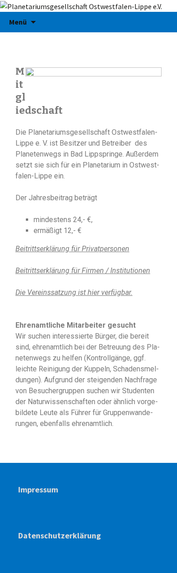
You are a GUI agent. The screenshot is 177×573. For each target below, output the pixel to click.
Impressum (38, 489)
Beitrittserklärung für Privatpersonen (72, 248)
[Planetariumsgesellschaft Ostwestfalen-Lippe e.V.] (88, 6)
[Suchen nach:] (160, 22)
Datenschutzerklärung (59, 535)
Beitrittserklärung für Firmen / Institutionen (82, 270)
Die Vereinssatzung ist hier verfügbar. (74, 292)
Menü (18, 21)
